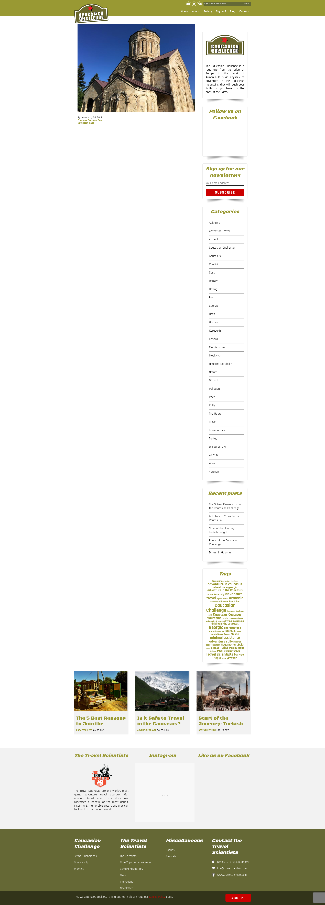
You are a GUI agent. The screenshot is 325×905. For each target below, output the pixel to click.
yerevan (232, 658)
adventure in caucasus (225, 584)
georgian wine (216, 631)
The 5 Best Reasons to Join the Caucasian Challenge (226, 506)
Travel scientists (219, 654)
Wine (212, 463)
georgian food (232, 628)
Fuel (211, 297)
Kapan (238, 631)
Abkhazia (214, 222)
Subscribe (225, 192)
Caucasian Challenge (222, 247)
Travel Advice (217, 430)
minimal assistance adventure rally (224, 639)
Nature (213, 372)
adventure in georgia (225, 587)
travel (220, 651)
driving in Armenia (215, 621)
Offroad (213, 380)
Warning (79, 868)
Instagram (199, 4)
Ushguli (217, 658)
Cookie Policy (157, 896)
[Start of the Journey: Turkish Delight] (223, 712)
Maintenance (217, 347)
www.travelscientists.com (232, 874)
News (123, 875)
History (213, 322)
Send (246, 4)
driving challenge (236, 618)
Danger (213, 280)
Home (184, 11)
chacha (225, 618)
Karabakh (215, 330)
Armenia (214, 239)
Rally (212, 405)
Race (212, 397)
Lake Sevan (224, 634)
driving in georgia (234, 621)
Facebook (188, 4)
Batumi (224, 601)
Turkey (213, 438)
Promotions (126, 881)
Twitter (194, 4)
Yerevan (214, 471)
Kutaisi (214, 634)
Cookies (170, 850)
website (214, 455)
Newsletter (126, 888)
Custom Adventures (131, 868)
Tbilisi (224, 647)
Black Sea (234, 601)
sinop (208, 648)
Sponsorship (81, 862)
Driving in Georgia (220, 552)
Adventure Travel (219, 231)
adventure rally (216, 594)
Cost (212, 272)
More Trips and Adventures (135, 862)
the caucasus (236, 648)
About (195, 11)
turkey (239, 654)
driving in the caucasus (225, 623)
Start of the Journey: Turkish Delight (222, 530)
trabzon (213, 651)
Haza (212, 314)
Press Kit (171, 856)
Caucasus (215, 256)
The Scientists (128, 856)
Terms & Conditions (85, 856)
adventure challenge (230, 581)
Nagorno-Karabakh (220, 363)
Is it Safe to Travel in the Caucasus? (224, 518)
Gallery (207, 11)
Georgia (214, 305)
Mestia (235, 634)
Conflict (213, 264)
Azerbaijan (215, 602)
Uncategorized (217, 446)
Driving (213, 289)
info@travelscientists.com (232, 868)
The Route (215, 413)
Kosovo (213, 339)
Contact (244, 11)
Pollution (214, 388)
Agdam (219, 599)
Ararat (225, 599)
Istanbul (230, 631)
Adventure (217, 581)
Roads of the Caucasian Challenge (223, 542)
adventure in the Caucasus (225, 590)
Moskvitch (215, 355)
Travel (212, 422)
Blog (232, 11)
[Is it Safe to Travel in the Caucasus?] (162, 712)
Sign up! (221, 11)
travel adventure (232, 651)
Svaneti (215, 648)
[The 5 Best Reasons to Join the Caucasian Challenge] (100, 712)
